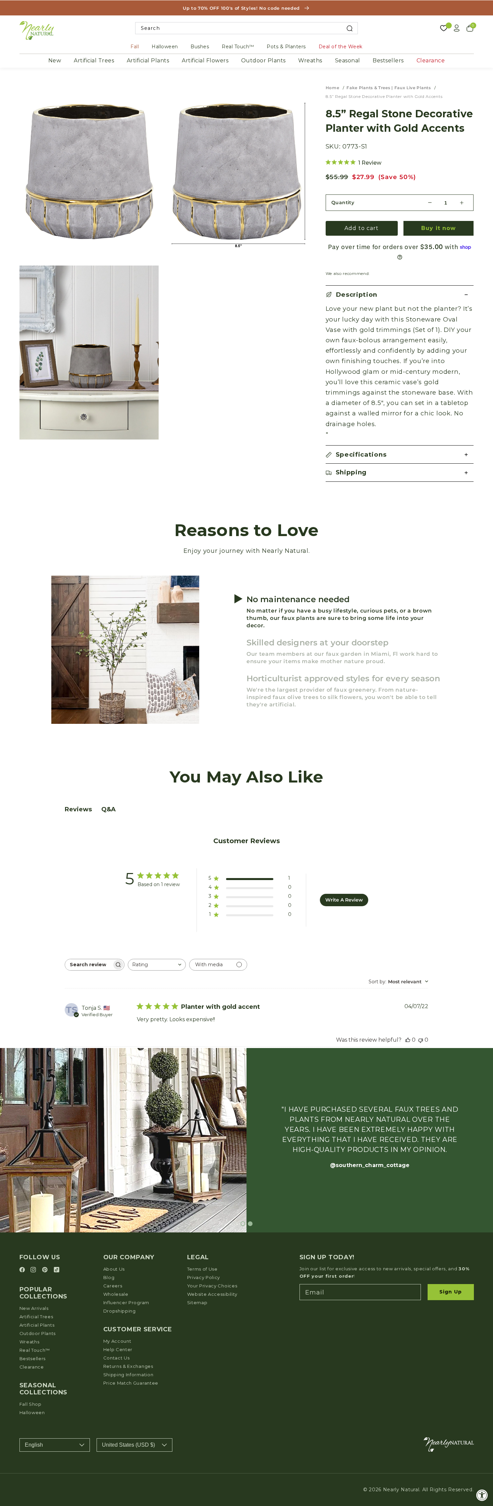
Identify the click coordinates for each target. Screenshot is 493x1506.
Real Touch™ (238, 47)
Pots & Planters (286, 47)
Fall (134, 47)
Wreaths (310, 60)
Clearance (431, 60)
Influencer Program (126, 1302)
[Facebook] (23, 1270)
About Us (114, 1269)
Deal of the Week (341, 47)
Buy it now (438, 228)
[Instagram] (34, 1270)
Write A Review (344, 900)
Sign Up (450, 1292)
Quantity (342, 202)
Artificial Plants (148, 60)
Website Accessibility (212, 1294)
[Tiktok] (56, 1270)
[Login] (457, 28)
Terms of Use (202, 1269)
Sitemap (197, 1302)
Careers (112, 1285)
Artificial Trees (94, 60)
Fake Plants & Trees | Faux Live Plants (388, 87)
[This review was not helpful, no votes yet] (420, 1040)
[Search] (349, 28)
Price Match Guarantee (131, 1383)
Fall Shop (30, 1404)
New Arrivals (34, 1308)
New (54, 60)
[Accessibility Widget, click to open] (482, 1495)
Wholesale (115, 1294)
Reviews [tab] (78, 809)
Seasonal (347, 60)
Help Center (118, 1349)
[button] (400, 294)
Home (332, 87)
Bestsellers (388, 60)
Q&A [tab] (108, 809)
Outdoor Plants (263, 60)
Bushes (199, 47)
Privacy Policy (203, 1277)
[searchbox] (88, 964)
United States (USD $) (128, 1445)
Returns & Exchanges (128, 1366)
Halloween (165, 47)
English (34, 1445)
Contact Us (116, 1357)
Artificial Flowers (205, 60)
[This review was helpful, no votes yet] (407, 1040)
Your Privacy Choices (212, 1285)
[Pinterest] (46, 1270)
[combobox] (246, 28)
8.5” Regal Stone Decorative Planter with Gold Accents (384, 96)
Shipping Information (128, 1374)
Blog (109, 1277)
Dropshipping (119, 1311)
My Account (117, 1341)
